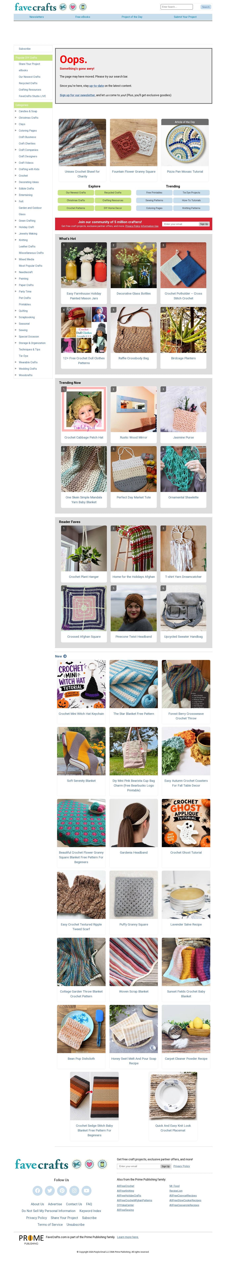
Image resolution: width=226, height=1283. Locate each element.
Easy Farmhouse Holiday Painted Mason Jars (84, 296)
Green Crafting (27, 220)
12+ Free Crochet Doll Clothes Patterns (84, 360)
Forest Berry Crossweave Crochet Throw (186, 716)
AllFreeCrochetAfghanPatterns (134, 1200)
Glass (22, 214)
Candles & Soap (28, 111)
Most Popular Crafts (30, 265)
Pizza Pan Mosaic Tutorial (185, 171)
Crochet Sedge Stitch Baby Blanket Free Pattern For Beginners (94, 1130)
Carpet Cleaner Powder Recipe (186, 1059)
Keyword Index (90, 1211)
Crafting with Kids (29, 169)
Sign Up (204, 224)
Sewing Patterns (154, 200)
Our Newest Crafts (29, 76)
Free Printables (154, 192)
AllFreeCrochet (125, 1186)
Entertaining (25, 195)
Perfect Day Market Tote (134, 497)
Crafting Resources (30, 89)
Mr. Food (174, 1186)
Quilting (23, 310)
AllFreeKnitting (125, 1190)
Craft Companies (28, 150)
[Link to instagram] (74, 1191)
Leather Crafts (27, 246)
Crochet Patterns (76, 208)
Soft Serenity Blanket (81, 781)
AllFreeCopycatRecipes (183, 1195)
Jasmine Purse (183, 437)
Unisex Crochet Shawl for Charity (82, 174)
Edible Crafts (26, 188)
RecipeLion (175, 1190)
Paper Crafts (26, 285)
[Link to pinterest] (62, 1191)
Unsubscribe (76, 1225)
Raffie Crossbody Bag (133, 358)
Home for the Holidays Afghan (134, 577)
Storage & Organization (32, 343)
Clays (22, 124)
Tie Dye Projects (191, 192)
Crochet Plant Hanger (84, 577)
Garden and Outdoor (30, 207)
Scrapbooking (27, 317)
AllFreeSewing (125, 1210)
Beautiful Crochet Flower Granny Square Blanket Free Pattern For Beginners (81, 857)
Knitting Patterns (191, 208)
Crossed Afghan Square (84, 637)
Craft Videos (26, 162)
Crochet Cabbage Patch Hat (84, 437)
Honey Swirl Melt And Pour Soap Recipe (133, 1061)
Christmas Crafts (28, 117)
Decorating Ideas (29, 182)
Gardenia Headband (134, 852)
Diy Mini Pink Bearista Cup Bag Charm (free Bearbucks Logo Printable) (134, 785)
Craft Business (27, 137)
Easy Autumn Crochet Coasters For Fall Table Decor (186, 783)
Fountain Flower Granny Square (133, 171)
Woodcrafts (25, 375)
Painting (23, 278)
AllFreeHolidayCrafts (129, 1195)
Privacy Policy (132, 226)
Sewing (23, 330)
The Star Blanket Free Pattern (133, 714)
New (58, 656)
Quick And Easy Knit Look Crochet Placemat (173, 1128)
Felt (21, 201)
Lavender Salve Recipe (186, 924)
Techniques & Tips (29, 349)
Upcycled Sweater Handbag (183, 637)
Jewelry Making (28, 233)
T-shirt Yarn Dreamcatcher (183, 577)
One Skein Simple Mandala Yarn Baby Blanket (84, 499)
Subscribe (25, 48)
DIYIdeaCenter (125, 1205)
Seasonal (24, 323)
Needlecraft (26, 272)
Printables (25, 304)
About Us (37, 1204)
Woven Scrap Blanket (133, 991)
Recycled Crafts (28, 83)
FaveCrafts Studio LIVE (32, 96)
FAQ (89, 1204)
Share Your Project (29, 64)
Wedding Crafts (28, 368)
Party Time (25, 291)
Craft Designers (28, 156)
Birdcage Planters (183, 358)
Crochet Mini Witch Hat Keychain (81, 714)
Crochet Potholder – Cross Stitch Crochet (183, 296)
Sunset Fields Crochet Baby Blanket (186, 994)
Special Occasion (29, 336)
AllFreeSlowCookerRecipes (185, 1200)
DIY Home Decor (113, 208)
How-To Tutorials (191, 200)
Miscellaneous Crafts (31, 252)
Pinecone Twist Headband (133, 637)
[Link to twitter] (50, 1191)
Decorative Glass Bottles (134, 293)
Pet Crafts (25, 298)
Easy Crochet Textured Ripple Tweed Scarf (81, 927)
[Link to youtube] (86, 1191)
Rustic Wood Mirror (133, 437)
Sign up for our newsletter (77, 95)
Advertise (55, 1204)
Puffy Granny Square (133, 924)
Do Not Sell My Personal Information (48, 1211)
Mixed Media (26, 259)
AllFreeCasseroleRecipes (184, 1205)
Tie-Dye (23, 355)
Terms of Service (50, 1225)
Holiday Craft (26, 227)
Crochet (23, 175)
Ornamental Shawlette (183, 497)
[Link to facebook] (38, 1191)
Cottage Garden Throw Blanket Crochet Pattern (81, 994)
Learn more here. (128, 1237)
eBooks (23, 70)
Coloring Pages (28, 130)
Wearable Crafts (28, 362)
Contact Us (74, 1204)
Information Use (149, 226)
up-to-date (96, 85)
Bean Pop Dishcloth (81, 1059)
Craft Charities (27, 143)
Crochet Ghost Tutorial (186, 852)
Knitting (23, 240)
